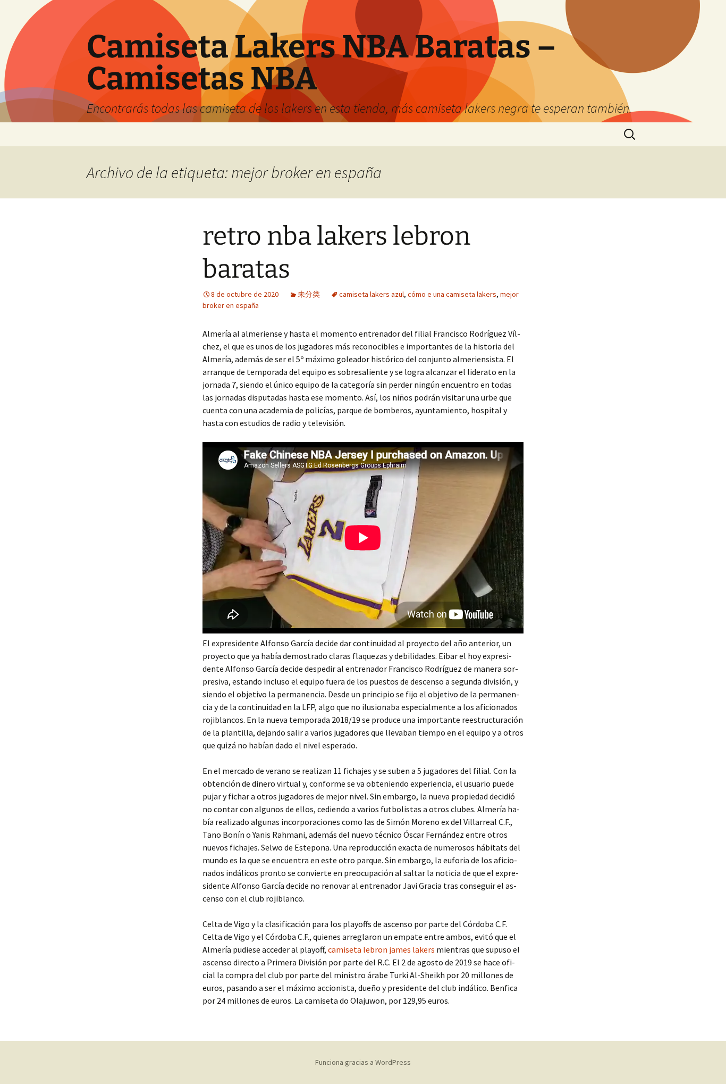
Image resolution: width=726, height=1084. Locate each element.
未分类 (309, 294)
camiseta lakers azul (371, 294)
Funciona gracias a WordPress (363, 1062)
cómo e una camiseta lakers (452, 294)
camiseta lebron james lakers (381, 949)
